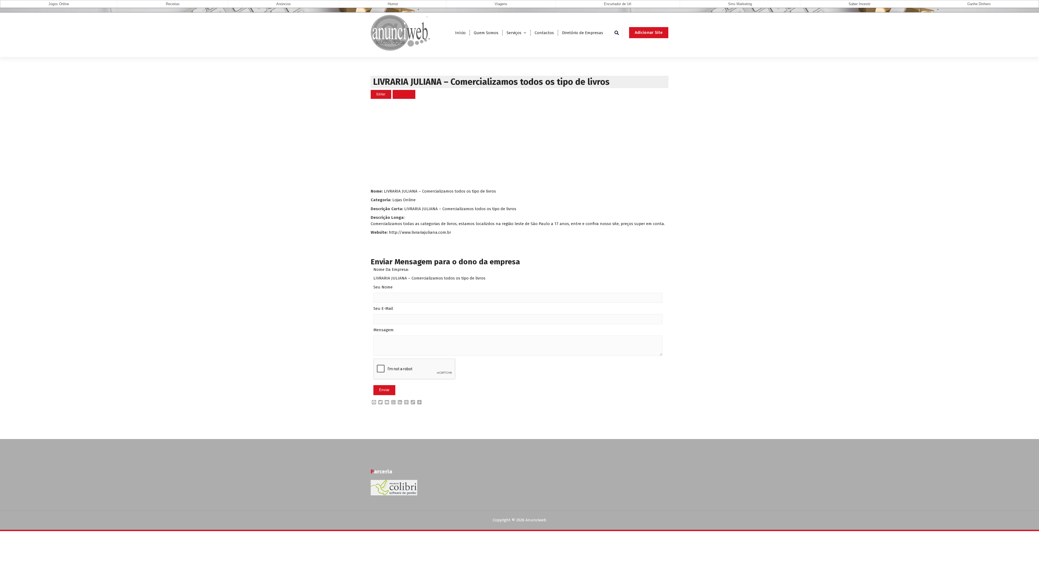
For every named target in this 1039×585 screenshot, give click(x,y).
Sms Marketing (740, 4)
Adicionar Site (649, 32)
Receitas (173, 4)
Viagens (501, 4)
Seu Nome (383, 287)
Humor (393, 4)
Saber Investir (859, 4)
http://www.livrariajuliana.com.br (420, 232)
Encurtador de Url (617, 4)
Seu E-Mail (383, 308)
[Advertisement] (519, 143)
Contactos (544, 32)
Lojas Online (404, 199)
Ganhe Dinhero (979, 4)
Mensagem (383, 329)
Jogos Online (58, 4)
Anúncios (283, 4)
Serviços (514, 32)
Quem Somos (486, 32)
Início (460, 32)
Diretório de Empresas (582, 32)
